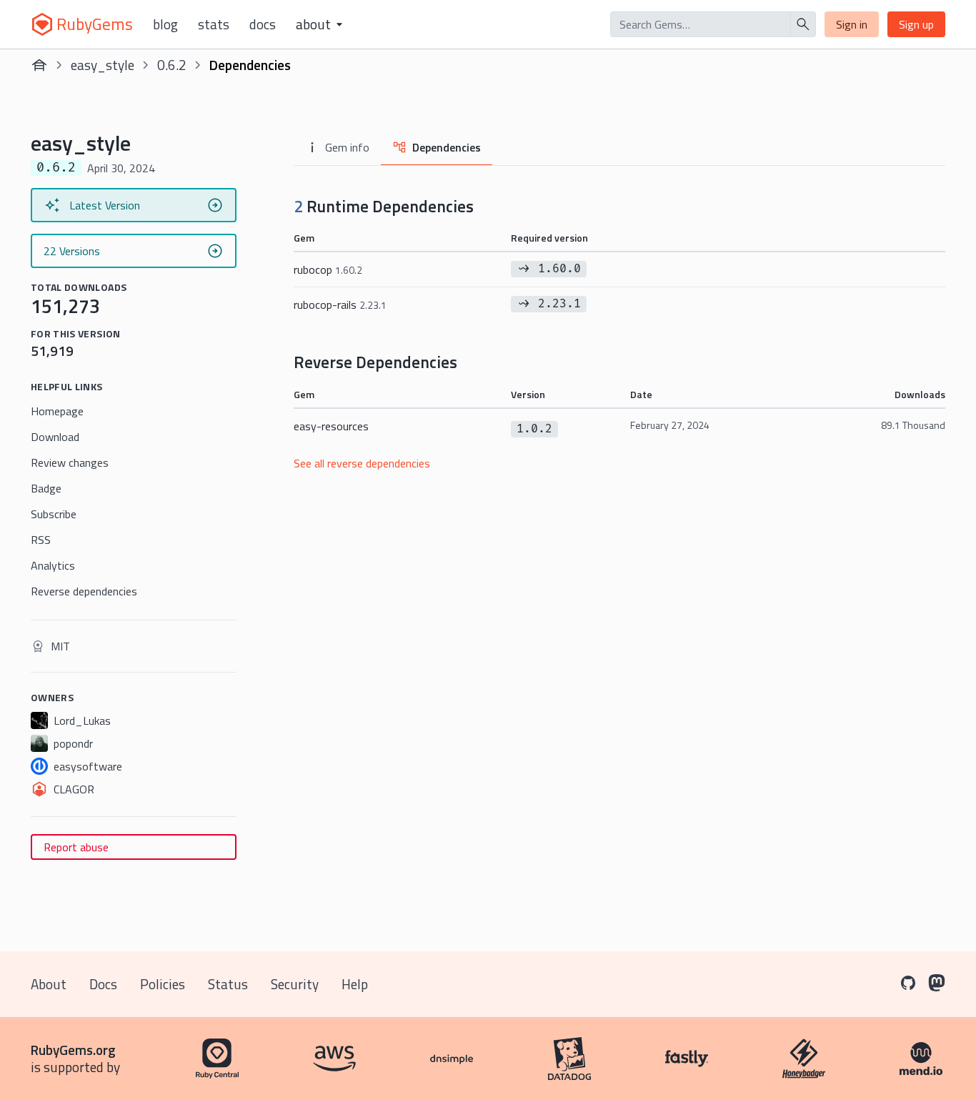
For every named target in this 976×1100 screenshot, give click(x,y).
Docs (262, 24)
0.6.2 (171, 64)
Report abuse (76, 847)
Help (355, 983)
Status (228, 983)
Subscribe (53, 513)
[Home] (39, 65)
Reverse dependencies (84, 591)
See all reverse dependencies (362, 463)
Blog (165, 24)
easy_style (102, 64)
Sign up (916, 24)
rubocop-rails (340, 304)
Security (295, 983)
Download (55, 436)
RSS (41, 539)
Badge (46, 488)
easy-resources (331, 426)
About (48, 983)
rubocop (328, 269)
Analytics (53, 565)
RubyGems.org (73, 1049)
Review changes (70, 462)
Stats (213, 24)
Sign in (851, 24)
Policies (162, 983)
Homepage (57, 411)
